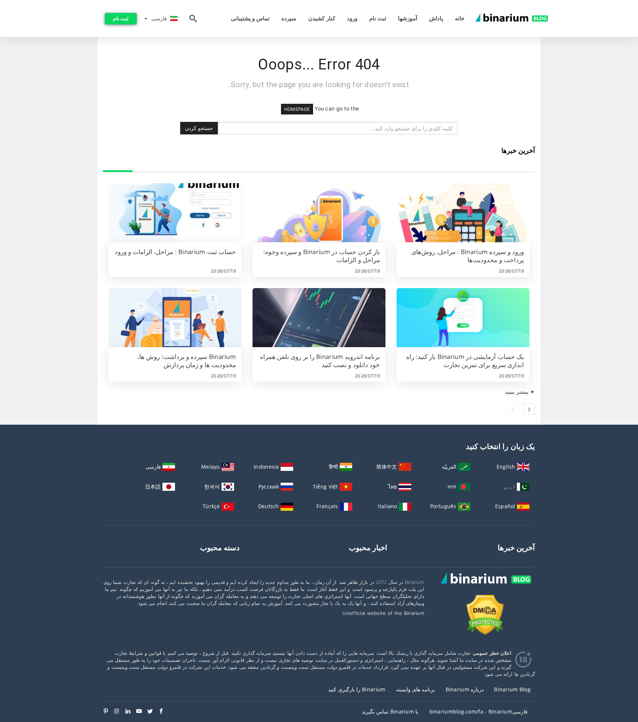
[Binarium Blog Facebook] (163, 712)
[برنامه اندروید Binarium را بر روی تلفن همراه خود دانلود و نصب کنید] (319, 317)
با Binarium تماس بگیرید (390, 711)
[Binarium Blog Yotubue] (141, 712)
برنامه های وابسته (415, 689)
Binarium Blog (512, 689)
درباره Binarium (465, 689)
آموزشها (407, 18)
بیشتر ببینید (517, 392)
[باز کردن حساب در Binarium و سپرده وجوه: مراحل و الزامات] (319, 212)
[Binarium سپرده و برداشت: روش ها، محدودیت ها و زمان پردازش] (175, 317)
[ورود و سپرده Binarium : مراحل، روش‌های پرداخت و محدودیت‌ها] (463, 212)
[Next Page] (529, 409)
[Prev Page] (513, 409)
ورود (352, 18)
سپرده (288, 18)
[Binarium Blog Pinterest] (108, 712)
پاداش (436, 18)
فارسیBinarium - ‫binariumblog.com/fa (478, 711)
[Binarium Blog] (485, 586)
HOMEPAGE (297, 109)
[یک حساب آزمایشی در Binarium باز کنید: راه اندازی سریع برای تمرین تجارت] (463, 317)
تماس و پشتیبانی (250, 18)
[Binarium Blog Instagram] (119, 712)
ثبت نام (377, 18)
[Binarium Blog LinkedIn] (130, 712)
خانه (459, 18)
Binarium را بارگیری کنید (356, 689)
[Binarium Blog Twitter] (152, 712)
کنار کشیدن (321, 18)
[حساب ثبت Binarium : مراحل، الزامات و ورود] (175, 212)
